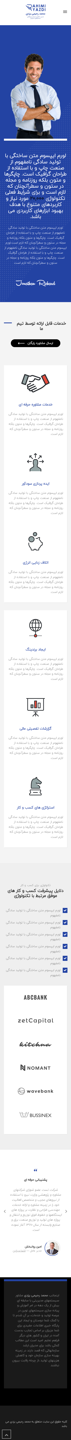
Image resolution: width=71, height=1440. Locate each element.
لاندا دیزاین (19, 1250)
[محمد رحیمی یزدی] (35, 11)
